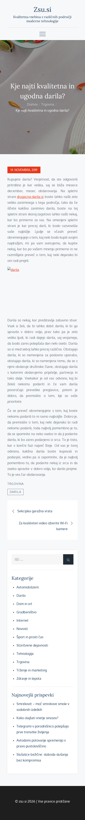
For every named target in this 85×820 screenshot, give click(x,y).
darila (15, 492)
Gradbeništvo (27, 612)
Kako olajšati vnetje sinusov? (37, 718)
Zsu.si (42, 9)
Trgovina (15, 484)
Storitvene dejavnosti (32, 645)
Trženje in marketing (32, 670)
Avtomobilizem (28, 587)
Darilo (21, 595)
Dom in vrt (24, 604)
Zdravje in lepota (29, 678)
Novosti (22, 629)
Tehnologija (25, 654)
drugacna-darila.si (30, 197)
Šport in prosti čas (30, 637)
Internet (22, 620)
